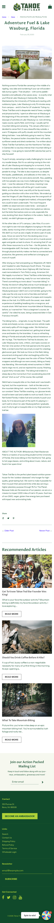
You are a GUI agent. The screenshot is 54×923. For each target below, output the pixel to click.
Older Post (9, 530)
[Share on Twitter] (8, 518)
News (13, 17)
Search (5, 834)
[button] (46, 915)
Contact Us (7, 837)
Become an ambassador (20, 816)
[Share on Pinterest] (13, 518)
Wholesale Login (9, 852)
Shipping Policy (8, 841)
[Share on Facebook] (4, 518)
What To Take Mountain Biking (18, 720)
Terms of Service (9, 848)
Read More (11, 614)
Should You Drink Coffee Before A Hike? (23, 657)
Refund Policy (8, 845)
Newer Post (44, 530)
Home (4, 17)
